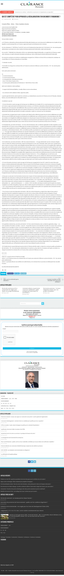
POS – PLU (3, 532)
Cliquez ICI (32, 317)
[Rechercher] (42, 303)
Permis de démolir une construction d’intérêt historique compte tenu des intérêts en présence (22, 446)
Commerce (32, 537)
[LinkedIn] (35, 461)
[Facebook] (29, 461)
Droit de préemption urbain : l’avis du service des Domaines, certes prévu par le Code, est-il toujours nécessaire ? (26, 484)
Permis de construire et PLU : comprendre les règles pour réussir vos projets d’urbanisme (10, 290)
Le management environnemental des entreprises (12, 437)
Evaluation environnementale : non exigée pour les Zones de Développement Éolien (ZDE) (25, 506)
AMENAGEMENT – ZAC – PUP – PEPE (9, 398)
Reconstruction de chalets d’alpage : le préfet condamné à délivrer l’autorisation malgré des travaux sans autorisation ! (27, 486)
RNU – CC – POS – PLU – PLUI (7, 408)
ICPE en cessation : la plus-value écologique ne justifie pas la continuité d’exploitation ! (20, 425)
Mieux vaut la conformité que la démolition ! (10, 279)
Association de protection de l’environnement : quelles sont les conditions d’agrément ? (24, 502)
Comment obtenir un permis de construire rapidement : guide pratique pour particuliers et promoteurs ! (31, 290)
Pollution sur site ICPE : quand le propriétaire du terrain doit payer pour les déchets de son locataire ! (23, 479)
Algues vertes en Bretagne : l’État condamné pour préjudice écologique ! (17, 481)
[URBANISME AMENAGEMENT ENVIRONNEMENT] (32, 4)
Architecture (26, 537)
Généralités (16, 19)
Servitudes (38, 537)
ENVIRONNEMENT (5, 401)
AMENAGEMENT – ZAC (6, 525)
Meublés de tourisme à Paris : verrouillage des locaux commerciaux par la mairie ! (19, 491)
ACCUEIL (3, 396)
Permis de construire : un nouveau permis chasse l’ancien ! (16, 498)
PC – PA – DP (3, 530)
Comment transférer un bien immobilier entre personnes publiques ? (54, 280)
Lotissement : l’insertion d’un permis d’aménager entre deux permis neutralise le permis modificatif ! (23, 488)
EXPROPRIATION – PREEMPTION (8, 406)
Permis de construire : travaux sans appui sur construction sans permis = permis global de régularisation (24, 416)
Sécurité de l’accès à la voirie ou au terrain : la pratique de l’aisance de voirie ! (18, 433)
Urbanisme (20, 537)
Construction (14, 537)
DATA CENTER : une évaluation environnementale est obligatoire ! (15, 450)
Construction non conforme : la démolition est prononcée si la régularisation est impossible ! (33, 12)
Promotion (8, 537)
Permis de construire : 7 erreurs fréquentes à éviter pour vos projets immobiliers (51, 290)
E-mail (4, 328)
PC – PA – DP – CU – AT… (6, 403)
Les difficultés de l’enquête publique (9, 454)
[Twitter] (32, 461)
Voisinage (3, 537)
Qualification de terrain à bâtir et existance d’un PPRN (13, 429)
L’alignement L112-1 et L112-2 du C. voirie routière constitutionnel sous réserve (22, 510)
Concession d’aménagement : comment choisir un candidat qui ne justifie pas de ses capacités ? (22, 421)
